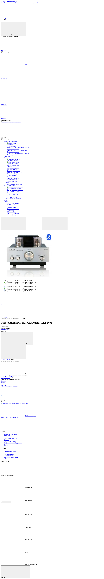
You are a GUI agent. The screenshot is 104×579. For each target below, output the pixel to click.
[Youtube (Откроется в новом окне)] (86, 15)
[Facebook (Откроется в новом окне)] (61, 15)
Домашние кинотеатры (10, 141)
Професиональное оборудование (13, 198)
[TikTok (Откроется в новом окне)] (37, 15)
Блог (38, 2)
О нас (2, 2)
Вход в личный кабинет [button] (10, 451)
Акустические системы (10, 157)
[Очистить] (55, 223)
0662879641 (4, 119)
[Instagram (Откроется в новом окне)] (13, 15)
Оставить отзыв (5, 329)
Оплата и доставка (9, 2)
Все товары (7, 156)
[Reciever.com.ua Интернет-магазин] (9, 399)
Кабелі (6, 201)
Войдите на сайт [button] (5, 359)
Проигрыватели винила (10, 179)
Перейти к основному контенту (9, 1)
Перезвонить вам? (5, 120)
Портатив (6, 182)
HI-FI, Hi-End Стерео (10, 185)
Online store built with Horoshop (9, 417)
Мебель (6, 200)
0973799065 (4, 78)
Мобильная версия (30, 416)
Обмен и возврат (18, 2)
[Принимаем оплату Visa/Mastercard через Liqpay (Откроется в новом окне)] (15, 403)
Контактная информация (30, 2)
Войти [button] (2, 375)
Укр (5, 18)
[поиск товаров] (13, 223)
